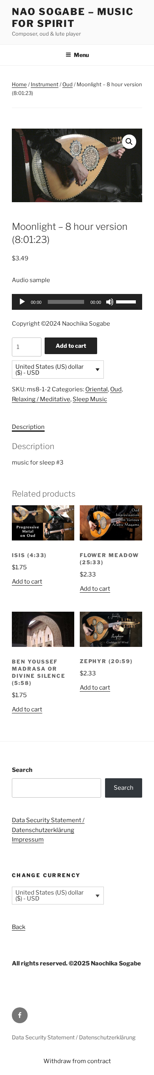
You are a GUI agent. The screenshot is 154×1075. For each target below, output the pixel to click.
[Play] (22, 302)
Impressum (28, 839)
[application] (77, 302)
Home (19, 84)
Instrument (44, 84)
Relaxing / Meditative (41, 399)
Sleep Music (90, 399)
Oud (67, 84)
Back (18, 927)
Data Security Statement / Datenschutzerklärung (73, 1037)
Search (22, 770)
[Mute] (110, 302)
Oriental (96, 389)
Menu (81, 54)
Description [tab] (28, 426)
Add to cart (71, 345)
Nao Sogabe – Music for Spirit (73, 17)
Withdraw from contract (77, 1061)
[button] (129, 142)
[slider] (127, 301)
